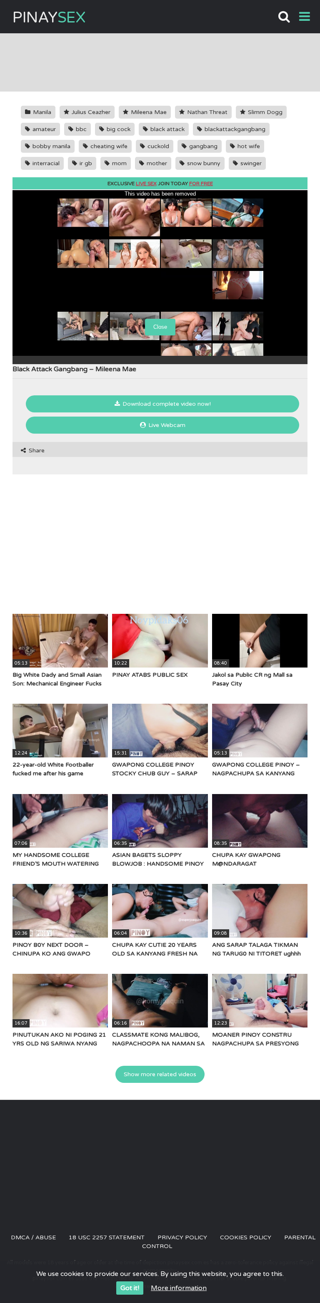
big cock (117, 129)
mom (118, 163)
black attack (167, 129)
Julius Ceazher (90, 112)
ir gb (85, 163)
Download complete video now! (166, 403)
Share (36, 450)
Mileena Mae (148, 112)
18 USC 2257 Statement (107, 1237)
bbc (80, 129)
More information (179, 1288)
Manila (41, 112)
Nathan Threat (206, 112)
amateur (43, 129)
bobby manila (50, 146)
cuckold (157, 146)
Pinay (48, 18)
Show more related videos (160, 1074)
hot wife (248, 146)
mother (156, 163)
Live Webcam (166, 425)
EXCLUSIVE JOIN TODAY (160, 183)
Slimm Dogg (264, 112)
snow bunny (202, 163)
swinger (250, 163)
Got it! (129, 1288)
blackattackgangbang (234, 129)
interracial (45, 163)
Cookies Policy (245, 1237)
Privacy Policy (182, 1237)
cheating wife (108, 146)
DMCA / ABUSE (33, 1237)
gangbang (203, 146)
